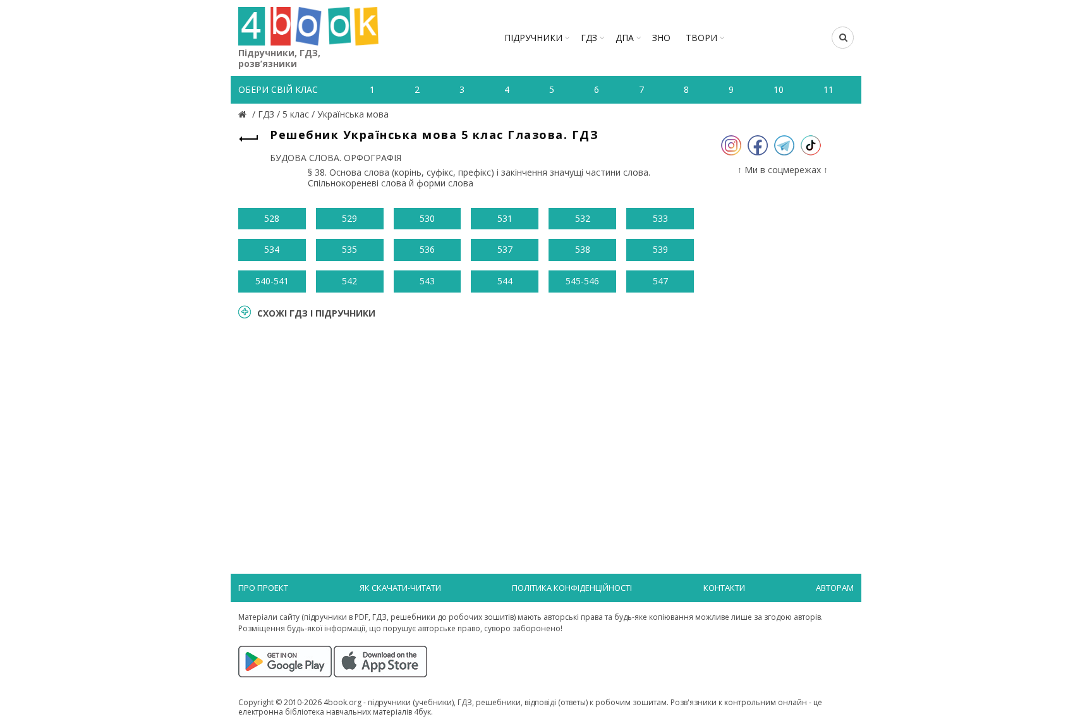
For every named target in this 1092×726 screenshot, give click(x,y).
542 (349, 281)
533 (660, 218)
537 (505, 249)
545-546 (582, 281)
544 (505, 281)
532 (582, 218)
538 (582, 249)
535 (349, 249)
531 (505, 218)
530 (427, 218)
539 (660, 249)
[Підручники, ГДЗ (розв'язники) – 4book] (244, 114)
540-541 (272, 281)
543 (427, 281)
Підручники (533, 38)
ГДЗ (589, 38)
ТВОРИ (701, 38)
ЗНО (661, 38)
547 (660, 281)
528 (271, 218)
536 (427, 249)
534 (271, 249)
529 (349, 218)
